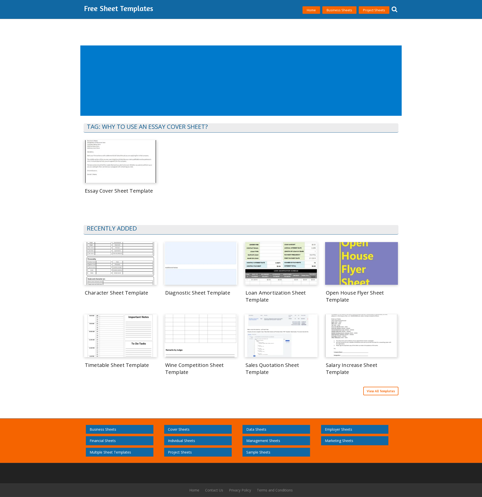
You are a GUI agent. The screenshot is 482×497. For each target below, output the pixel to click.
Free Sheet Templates (118, 8)
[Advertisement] (231, 81)
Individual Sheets (181, 440)
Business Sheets (339, 10)
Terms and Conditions (275, 490)
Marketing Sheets (339, 440)
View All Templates (381, 391)
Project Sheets (374, 10)
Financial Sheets (103, 440)
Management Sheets (263, 440)
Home (311, 10)
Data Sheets (256, 429)
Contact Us (214, 490)
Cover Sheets (179, 429)
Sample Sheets (258, 452)
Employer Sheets (338, 429)
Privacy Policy (240, 490)
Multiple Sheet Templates (110, 452)
